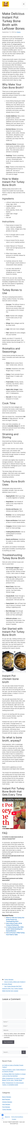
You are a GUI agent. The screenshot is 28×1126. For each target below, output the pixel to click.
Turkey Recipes (8, 979)
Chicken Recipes (7, 1102)
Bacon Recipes (6, 1097)
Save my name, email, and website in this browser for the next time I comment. (14, 1035)
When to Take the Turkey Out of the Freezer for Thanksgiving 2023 (15, 919)
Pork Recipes (6, 1107)
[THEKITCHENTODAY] (5, 4)
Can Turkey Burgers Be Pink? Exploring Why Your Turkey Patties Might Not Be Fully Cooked (12, 989)
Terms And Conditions (17, 1117)
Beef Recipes (6, 1099)
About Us (7, 1117)
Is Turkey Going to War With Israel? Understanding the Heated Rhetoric (15, 929)
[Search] (24, 1052)
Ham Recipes (6, 1104)
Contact (14, 1119)
